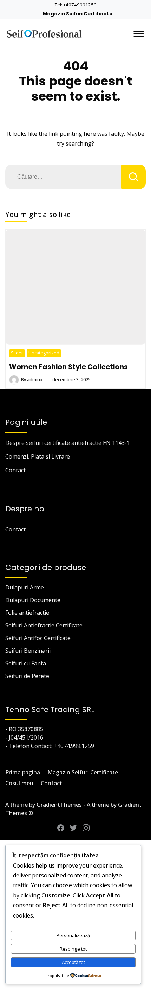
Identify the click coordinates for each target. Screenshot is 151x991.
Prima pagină (22, 772)
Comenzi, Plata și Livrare (37, 456)
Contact (15, 470)
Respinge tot (73, 949)
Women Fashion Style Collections (68, 367)
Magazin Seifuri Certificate (82, 772)
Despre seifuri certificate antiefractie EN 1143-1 (67, 443)
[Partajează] (112, 7)
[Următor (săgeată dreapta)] (138, 495)
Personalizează (73, 935)
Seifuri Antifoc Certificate (38, 638)
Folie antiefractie (27, 612)
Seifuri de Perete (27, 676)
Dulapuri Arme (24, 587)
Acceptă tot (73, 962)
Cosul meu (19, 783)
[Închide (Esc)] (128, 7)
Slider (17, 353)
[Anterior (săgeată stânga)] (12, 495)
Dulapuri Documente (32, 600)
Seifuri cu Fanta (25, 663)
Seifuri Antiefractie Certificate (44, 625)
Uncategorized (43, 353)
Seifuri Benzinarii (28, 650)
